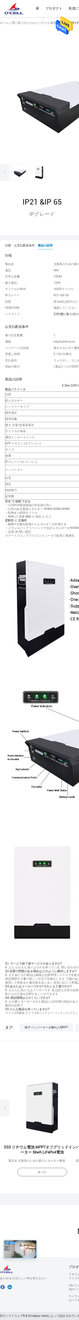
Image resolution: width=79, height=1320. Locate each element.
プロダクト (54, 8)
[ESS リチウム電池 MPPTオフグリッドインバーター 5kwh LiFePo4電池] (42, 1108)
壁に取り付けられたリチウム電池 (34, 23)
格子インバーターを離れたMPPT (46, 1027)
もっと (42, 1172)
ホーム (4, 23)
